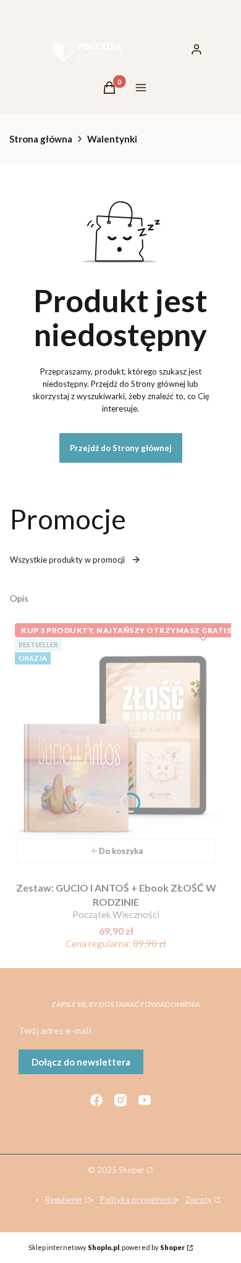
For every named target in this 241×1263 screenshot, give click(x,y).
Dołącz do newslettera (81, 1061)
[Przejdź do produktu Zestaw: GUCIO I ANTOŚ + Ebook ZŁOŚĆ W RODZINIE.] (116, 744)
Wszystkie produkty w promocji (67, 560)
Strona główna (40, 138)
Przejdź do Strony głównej (121, 448)
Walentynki (112, 138)
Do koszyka (121, 851)
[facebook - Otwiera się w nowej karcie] (96, 1100)
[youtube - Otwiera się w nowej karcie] (144, 1100)
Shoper (132, 1170)
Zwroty (198, 1199)
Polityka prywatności (138, 1199)
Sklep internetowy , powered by (106, 1247)
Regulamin (63, 1199)
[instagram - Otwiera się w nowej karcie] (120, 1100)
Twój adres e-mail (55, 1030)
